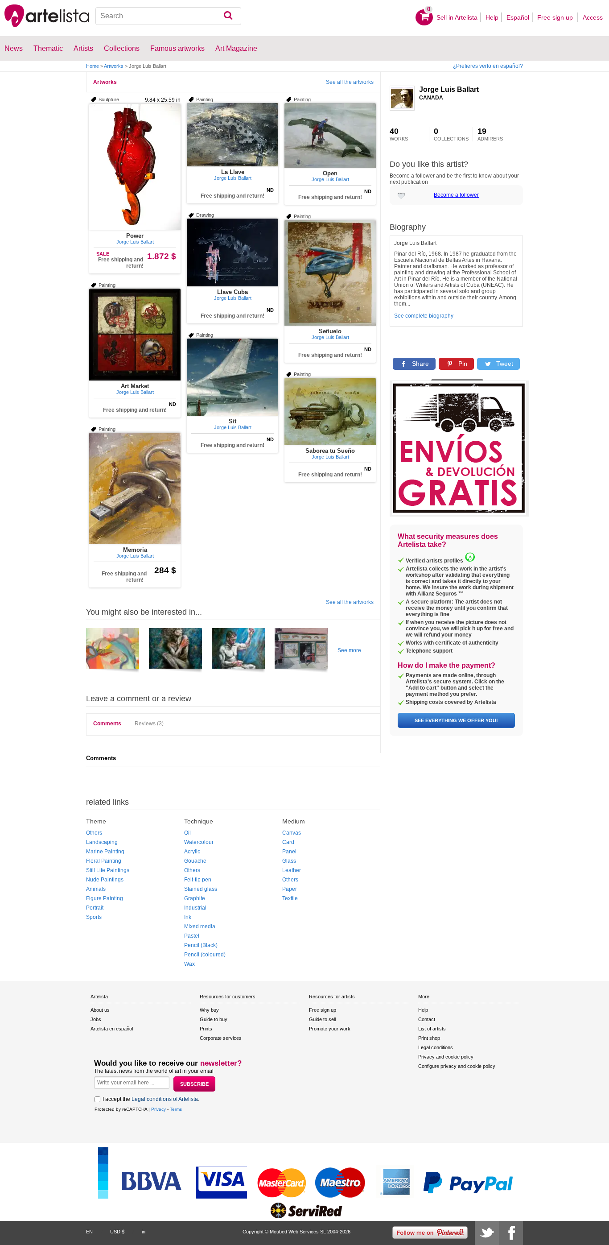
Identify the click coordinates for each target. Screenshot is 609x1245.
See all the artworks (350, 82)
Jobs (96, 1019)
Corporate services (221, 1038)
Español (517, 17)
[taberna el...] (301, 651)
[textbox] (168, 16)
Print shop (429, 1038)
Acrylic (192, 851)
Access (593, 17)
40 (399, 134)
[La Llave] (232, 134)
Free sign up (556, 17)
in (143, 1231)
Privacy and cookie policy (445, 1056)
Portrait (94, 908)
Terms (176, 1109)
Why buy (209, 1010)
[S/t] (232, 377)
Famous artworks (177, 48)
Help (492, 17)
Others (94, 833)
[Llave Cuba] (232, 252)
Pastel (191, 936)
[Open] (330, 135)
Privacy (158, 1109)
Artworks (113, 66)
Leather (291, 870)
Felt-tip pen (197, 880)
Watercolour (199, 842)
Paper (289, 889)
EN (89, 1231)
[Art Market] (135, 335)
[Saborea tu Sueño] (330, 411)
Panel (289, 851)
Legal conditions (435, 1047)
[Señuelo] (330, 273)
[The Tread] (238, 651)
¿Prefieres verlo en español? (488, 66)
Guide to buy (213, 1019)
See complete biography (423, 316)
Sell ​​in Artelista (456, 17)
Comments (107, 723)
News (13, 48)
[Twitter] (487, 1233)
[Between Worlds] (175, 651)
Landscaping (102, 842)
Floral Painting (103, 861)
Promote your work (329, 1028)
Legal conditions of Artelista (165, 1099)
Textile (290, 898)
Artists (83, 48)
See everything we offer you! (456, 720)
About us (100, 1010)
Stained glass (200, 889)
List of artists (432, 1028)
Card (288, 842)
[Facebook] (511, 1233)
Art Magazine (236, 48)
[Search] (228, 16)
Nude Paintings (104, 880)
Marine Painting (105, 851)
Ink (187, 917)
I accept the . (151, 1099)
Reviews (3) (149, 723)
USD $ (117, 1231)
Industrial (195, 908)
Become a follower (456, 195)
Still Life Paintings (107, 870)
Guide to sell (322, 1019)
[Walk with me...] (112, 651)
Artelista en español (112, 1028)
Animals (96, 889)
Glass (289, 861)
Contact (426, 1019)
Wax (189, 964)
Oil (187, 833)
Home (92, 66)
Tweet (503, 363)
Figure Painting (104, 898)
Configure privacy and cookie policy (456, 1066)
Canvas (291, 833)
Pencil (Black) (201, 945)
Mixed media (199, 926)
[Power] (135, 167)
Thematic (48, 48)
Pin (462, 363)
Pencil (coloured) (205, 954)
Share (419, 363)
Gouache (195, 861)
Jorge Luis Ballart (449, 89)
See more (349, 650)
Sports (94, 917)
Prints (206, 1028)
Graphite (194, 898)
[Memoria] (135, 488)
